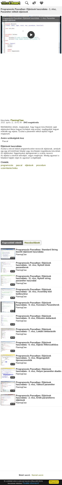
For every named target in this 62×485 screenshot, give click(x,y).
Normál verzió (37, 475)
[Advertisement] (31, 86)
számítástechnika (9, 168)
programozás (7, 165)
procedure (41, 165)
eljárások (29, 165)
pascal (19, 165)
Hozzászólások (32, 242)
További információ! (31, 483)
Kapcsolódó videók (12, 242)
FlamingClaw (17, 120)
